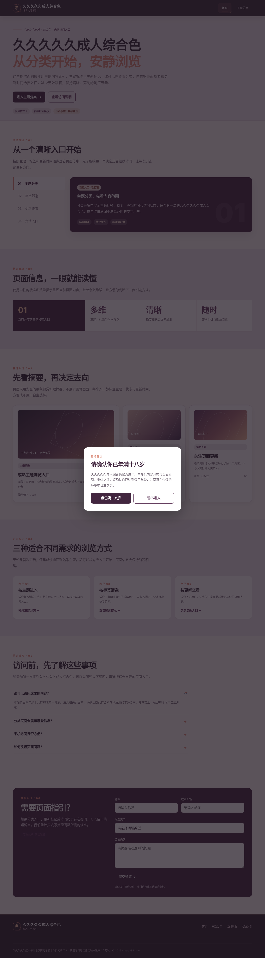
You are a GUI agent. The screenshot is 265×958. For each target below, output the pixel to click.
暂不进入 (153, 498)
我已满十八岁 (111, 498)
